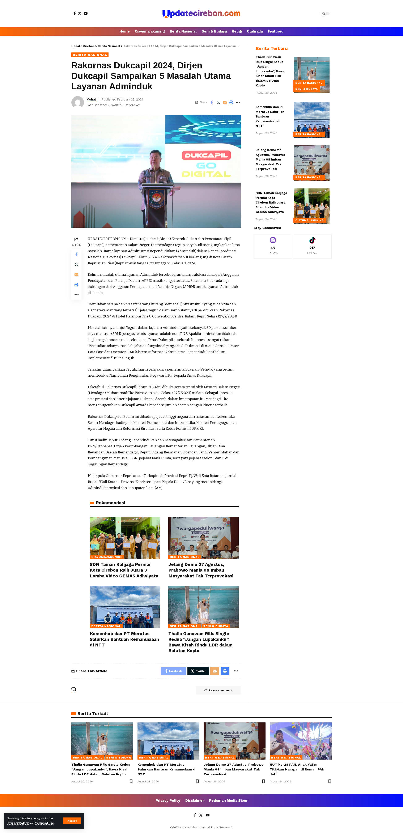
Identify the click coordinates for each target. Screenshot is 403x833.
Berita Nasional (90, 55)
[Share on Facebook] (212, 102)
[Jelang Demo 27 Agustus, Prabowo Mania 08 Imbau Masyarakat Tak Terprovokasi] (203, 538)
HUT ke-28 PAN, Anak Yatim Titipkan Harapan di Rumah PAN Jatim (297, 769)
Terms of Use (44, 823)
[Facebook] (74, 13)
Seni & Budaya (215, 626)
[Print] (231, 102)
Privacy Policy (18, 823)
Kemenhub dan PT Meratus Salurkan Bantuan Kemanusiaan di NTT (124, 639)
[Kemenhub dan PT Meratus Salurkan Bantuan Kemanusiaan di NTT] (125, 607)
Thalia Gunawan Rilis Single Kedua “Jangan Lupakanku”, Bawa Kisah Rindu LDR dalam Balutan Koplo (270, 71)
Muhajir (92, 99)
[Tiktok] (312, 246)
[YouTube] (85, 13)
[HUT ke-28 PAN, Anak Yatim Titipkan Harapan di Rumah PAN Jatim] (301, 741)
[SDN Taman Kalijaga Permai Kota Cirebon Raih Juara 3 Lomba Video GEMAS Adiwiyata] (125, 538)
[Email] (225, 102)
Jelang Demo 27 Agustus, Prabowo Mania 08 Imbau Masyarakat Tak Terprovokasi (200, 570)
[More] (238, 102)
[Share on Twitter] (218, 102)
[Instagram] (273, 246)
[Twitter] (79, 13)
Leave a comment (220, 690)
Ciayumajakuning (107, 557)
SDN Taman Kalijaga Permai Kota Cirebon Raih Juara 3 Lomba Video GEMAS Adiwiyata (124, 570)
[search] (316, 14)
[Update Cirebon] (201, 13)
